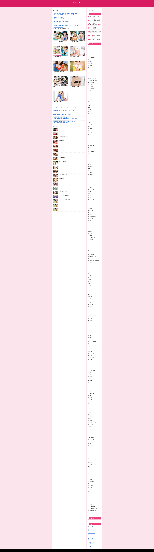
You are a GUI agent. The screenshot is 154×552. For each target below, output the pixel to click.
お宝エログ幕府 (90, 538)
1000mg (89, 539)
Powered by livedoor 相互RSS (58, 27)
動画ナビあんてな (91, 534)
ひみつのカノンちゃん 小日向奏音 (58, 17)
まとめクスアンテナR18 (92, 535)
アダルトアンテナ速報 (91, 533)
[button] (100, 10)
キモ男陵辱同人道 (91, 542)
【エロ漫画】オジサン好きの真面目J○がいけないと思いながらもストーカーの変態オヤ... (65, 107)
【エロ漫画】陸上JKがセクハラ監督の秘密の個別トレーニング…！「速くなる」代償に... (65, 118)
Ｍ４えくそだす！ (91, 544)
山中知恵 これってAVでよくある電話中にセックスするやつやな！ (62, 18)
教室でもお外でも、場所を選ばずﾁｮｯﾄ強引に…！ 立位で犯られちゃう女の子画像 (64, 121)
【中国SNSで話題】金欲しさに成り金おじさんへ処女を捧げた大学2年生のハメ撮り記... (65, 13)
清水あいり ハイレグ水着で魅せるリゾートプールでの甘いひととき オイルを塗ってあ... (66, 25)
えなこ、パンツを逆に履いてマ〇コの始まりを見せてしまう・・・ (62, 122)
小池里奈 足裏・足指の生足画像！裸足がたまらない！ (60, 117)
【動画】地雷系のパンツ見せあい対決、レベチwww (61, 21)
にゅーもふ (90, 529)
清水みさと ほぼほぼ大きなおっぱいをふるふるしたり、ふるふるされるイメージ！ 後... (65, 22)
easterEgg (89, 546)
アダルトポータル (91, 537)
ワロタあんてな (90, 526)
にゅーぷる (90, 530)
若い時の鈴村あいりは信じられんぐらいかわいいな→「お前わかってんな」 (63, 110)
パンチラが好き (90, 543)
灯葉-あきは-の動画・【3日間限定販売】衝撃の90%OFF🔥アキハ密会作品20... (64, 14)
